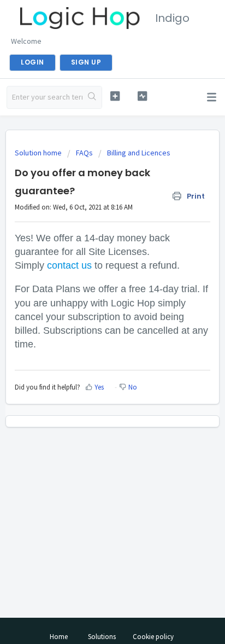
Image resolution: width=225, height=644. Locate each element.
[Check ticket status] (142, 96)
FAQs (84, 153)
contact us (69, 265)
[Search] (92, 97)
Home (59, 636)
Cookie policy (153, 636)
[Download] (92, 315)
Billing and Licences (138, 153)
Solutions (102, 636)
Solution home (39, 153)
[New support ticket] (115, 96)
